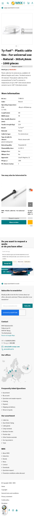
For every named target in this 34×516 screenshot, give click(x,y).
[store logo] (17, 2)
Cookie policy (27, 261)
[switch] (4, 513)
